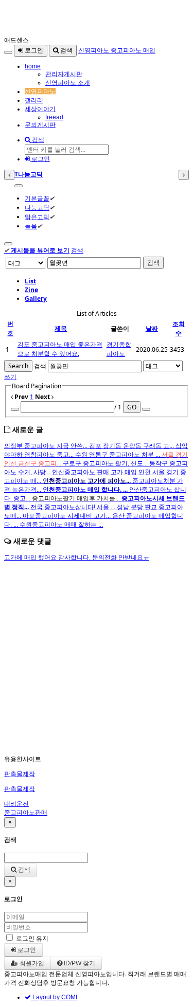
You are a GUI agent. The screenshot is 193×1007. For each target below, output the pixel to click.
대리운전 (16, 803)
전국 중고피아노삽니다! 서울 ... (73, 507)
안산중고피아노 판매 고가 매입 (95, 472)
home (33, 66)
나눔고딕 (37, 207)
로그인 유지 (32, 938)
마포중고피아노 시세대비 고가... (67, 515)
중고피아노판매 (25, 812)
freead (54, 117)
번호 (10, 328)
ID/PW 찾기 (78, 963)
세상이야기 (40, 109)
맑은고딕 (37, 216)
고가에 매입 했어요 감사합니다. (48, 557)
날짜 (152, 328)
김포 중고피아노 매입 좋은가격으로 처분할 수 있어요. (59, 349)
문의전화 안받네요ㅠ (120, 557)
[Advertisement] (96, 658)
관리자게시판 (63, 74)
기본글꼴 (37, 198)
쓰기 (10, 376)
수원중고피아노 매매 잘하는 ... (61, 524)
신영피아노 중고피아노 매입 (116, 50)
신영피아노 (40, 91)
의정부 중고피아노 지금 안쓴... (46, 445)
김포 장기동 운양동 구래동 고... (132, 445)
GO (131, 407)
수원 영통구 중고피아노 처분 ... (118, 454)
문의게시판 (40, 125)
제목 (61, 328)
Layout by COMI (54, 997)
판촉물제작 (19, 774)
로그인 (33, 50)
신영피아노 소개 (67, 82)
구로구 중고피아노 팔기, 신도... (106, 463)
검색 (66, 50)
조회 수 (178, 328)
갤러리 (34, 100)
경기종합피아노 (119, 349)
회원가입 (31, 963)
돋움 (31, 226)
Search (18, 366)
